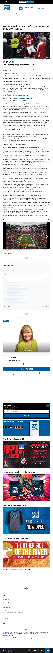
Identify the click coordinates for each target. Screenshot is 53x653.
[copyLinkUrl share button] (13, 62)
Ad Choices (21, 633)
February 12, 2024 (22, 100)
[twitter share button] (7, 62)
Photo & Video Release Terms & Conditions (13, 612)
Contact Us (5, 597)
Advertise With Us (35, 13)
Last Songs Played (14, 13)
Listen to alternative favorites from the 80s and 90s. (17, 569)
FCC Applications (7, 610)
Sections (4, 1)
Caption (47, 57)
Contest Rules (6, 602)
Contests (25, 13)
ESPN (41, 211)
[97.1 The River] (26, 2)
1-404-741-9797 (27, 369)
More (41, 13)
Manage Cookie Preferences (8, 635)
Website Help (6, 625)
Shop (29, 13)
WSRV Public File (6, 607)
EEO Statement (6, 605)
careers (29, 633)
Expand (5, 219)
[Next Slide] (47, 236)
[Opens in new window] (26, 454)
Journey (26, 9)
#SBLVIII (16, 98)
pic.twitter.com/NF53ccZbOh (26, 98)
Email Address (12, 409)
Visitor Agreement (40, 632)
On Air (20, 13)
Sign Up (26, 415)
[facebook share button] (4, 62)
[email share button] (10, 62)
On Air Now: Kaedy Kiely (26, 350)
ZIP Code (5, 409)
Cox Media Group (8, 632)
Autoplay (11, 219)
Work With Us (6, 599)
